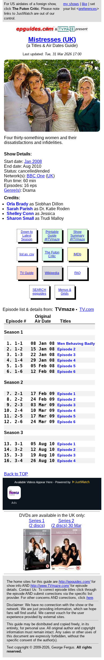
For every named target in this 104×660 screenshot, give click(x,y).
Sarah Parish (20, 208)
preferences (88, 9)
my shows (71, 4)
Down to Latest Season (27, 235)
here (89, 598)
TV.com (86, 309)
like (84, 4)
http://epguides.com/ (74, 582)
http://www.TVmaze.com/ (49, 586)
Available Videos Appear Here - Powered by (42, 482)
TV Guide (27, 273)
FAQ (77, 273)
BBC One (36, 176)
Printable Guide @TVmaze (52, 235)
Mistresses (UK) (52, 39)
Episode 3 (66, 355)
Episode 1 (66, 394)
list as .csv (26, 254)
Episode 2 (66, 349)
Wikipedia (52, 273)
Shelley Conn (20, 213)
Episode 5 (66, 366)
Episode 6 (66, 371)
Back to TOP (16, 474)
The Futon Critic (52, 254)
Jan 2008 (33, 161)
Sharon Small (20, 218)
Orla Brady (17, 204)
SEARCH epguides (39, 291)
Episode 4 (66, 360)
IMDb (77, 254)
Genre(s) (12, 190)
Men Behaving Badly (76, 343)
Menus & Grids (64, 291)
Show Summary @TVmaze (77, 235)
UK (50, 176)
